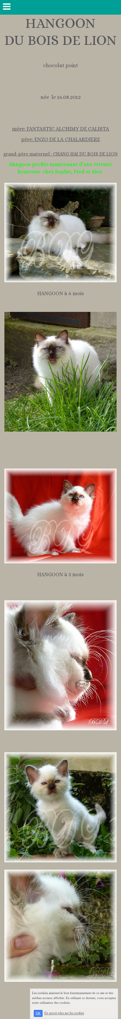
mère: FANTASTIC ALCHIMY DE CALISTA (60, 129)
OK (38, 1013)
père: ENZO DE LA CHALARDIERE (60, 139)
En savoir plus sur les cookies (64, 1013)
